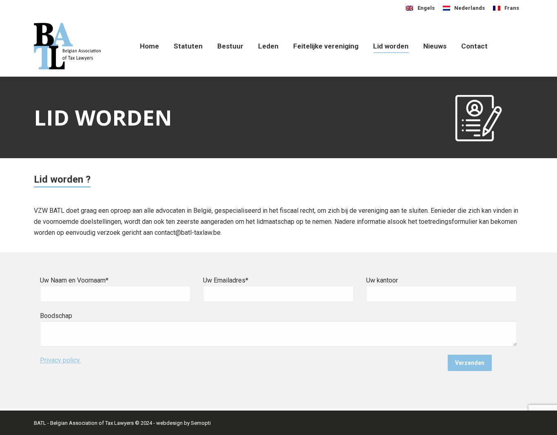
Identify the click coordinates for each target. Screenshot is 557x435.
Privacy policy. (60, 360)
